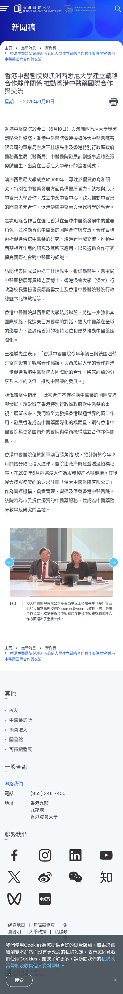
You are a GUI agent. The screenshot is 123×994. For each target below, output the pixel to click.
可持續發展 (20, 749)
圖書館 (16, 739)
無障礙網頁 (44, 925)
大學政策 (37, 932)
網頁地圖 (16, 925)
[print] (113, 101)
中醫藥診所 (20, 720)
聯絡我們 (14, 783)
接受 (19, 980)
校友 (13, 710)
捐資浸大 (18, 730)
